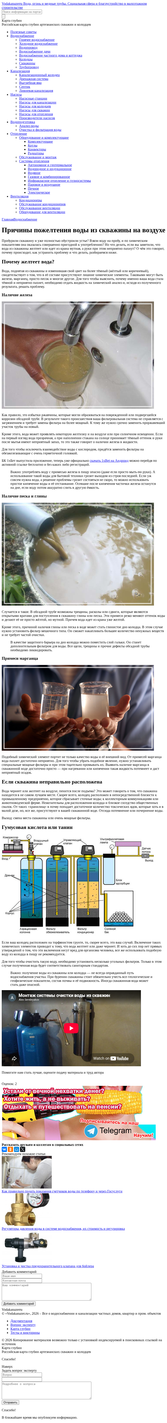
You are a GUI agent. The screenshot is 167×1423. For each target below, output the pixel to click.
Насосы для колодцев (35, 106)
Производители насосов (37, 118)
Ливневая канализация (36, 90)
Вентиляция (19, 196)
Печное (33, 188)
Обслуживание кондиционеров (42, 204)
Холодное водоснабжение (38, 43)
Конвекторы (37, 149)
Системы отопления (34, 161)
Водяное (34, 173)
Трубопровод (29, 67)
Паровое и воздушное (44, 184)
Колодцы (26, 59)
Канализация (20, 71)
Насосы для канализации (37, 102)
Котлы (32, 145)
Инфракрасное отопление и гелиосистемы (59, 180)
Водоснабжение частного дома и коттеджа (50, 55)
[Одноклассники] (10, 1149)
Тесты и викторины (25, 1332)
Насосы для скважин (34, 110)
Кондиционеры (30, 200)
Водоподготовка (22, 122)
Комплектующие (40, 141)
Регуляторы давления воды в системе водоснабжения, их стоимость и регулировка (63, 1228)
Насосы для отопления (36, 114)
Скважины (27, 63)
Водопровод (28, 47)
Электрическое (39, 192)
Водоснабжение (22, 36)
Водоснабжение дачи (34, 51)
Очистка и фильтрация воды (40, 130)
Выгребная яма (30, 83)
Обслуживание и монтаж (38, 157)
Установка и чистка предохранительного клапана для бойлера (48, 1266)
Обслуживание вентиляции (39, 208)
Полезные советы (23, 32)
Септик (24, 87)
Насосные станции (33, 98)
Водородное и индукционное (50, 169)
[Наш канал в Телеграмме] (79, 1139)
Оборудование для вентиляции (42, 212)
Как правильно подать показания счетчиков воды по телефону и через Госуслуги (62, 1191)
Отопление (18, 134)
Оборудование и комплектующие (44, 137)
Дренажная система (33, 79)
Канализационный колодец (39, 75)
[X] (22, 1149)
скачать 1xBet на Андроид (109, 460)
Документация (21, 1321)
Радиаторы (36, 153)
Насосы (16, 94)
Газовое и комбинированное (49, 177)
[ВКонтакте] (4, 1149)
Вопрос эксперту (23, 1325)
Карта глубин (20, 1329)
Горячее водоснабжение (37, 40)
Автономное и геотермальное (50, 165)
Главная (7, 219)
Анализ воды (29, 126)
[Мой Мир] (16, 1149)
